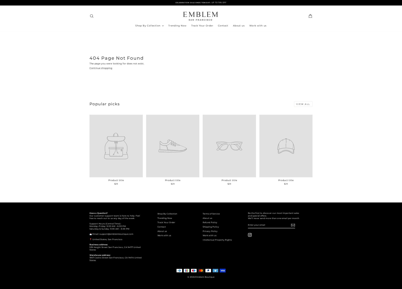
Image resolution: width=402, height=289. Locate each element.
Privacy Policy (210, 231)
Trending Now (177, 25)
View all (303, 104)
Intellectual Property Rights (217, 240)
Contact (223, 25)
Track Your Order (202, 25)
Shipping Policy (211, 227)
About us (239, 25)
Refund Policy (210, 222)
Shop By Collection (148, 25)
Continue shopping (101, 68)
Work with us (258, 25)
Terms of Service (211, 214)
